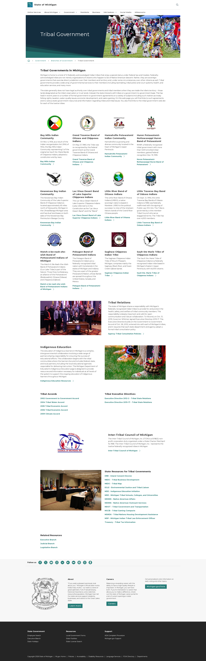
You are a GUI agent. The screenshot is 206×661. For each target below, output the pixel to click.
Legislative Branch (49, 547)
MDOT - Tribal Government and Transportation (126, 507)
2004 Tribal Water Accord (52, 402)
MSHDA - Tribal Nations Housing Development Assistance (131, 514)
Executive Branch (48, 540)
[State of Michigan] (28, 61)
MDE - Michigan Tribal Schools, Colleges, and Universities (131, 495)
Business (96, 12)
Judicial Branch (47, 544)
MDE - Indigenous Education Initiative (122, 491)
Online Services (34, 12)
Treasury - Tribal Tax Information (120, 522)
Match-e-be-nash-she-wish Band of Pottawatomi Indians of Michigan (53, 286)
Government (69, 12)
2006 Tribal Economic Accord (54, 410)
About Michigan (51, 12)
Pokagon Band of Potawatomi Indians (86, 287)
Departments (142, 656)
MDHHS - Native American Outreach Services (125, 503)
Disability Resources (95, 656)
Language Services (113, 656)
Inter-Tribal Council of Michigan (123, 451)
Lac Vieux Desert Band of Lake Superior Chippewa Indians (87, 216)
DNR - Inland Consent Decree (118, 476)
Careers (112, 604)
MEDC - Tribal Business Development (122, 480)
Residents (85, 12)
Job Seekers (109, 12)
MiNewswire (140, 12)
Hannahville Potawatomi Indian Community (116, 155)
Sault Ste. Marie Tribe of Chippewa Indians (148, 274)
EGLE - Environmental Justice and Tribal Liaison (127, 487)
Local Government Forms (75, 635)
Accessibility (81, 656)
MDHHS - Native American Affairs (120, 499)
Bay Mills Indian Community (47, 162)
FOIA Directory (128, 656)
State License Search (74, 641)
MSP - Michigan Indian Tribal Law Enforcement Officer (130, 518)
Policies (71, 656)
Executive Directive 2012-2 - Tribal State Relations (128, 398)
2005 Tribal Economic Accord (53, 406)
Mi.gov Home (60, 656)
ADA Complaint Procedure (115, 635)
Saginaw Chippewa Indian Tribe (117, 274)
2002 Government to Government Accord (59, 398)
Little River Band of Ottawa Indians (117, 218)
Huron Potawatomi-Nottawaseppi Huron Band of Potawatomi (150, 162)
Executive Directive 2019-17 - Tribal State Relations (128, 402)
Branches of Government (62, 61)
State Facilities (71, 638)
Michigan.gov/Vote (156, 587)
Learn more (75, 606)
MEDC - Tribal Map (113, 484)
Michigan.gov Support (113, 638)
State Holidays (32, 641)
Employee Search (34, 635)
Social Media (125, 12)
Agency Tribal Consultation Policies (125, 334)
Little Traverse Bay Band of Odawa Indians (149, 224)
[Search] (177, 4)
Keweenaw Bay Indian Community (50, 224)
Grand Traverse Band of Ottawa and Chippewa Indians (84, 162)
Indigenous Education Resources (55, 381)
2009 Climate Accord (50, 414)
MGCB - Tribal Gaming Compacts (120, 511)
